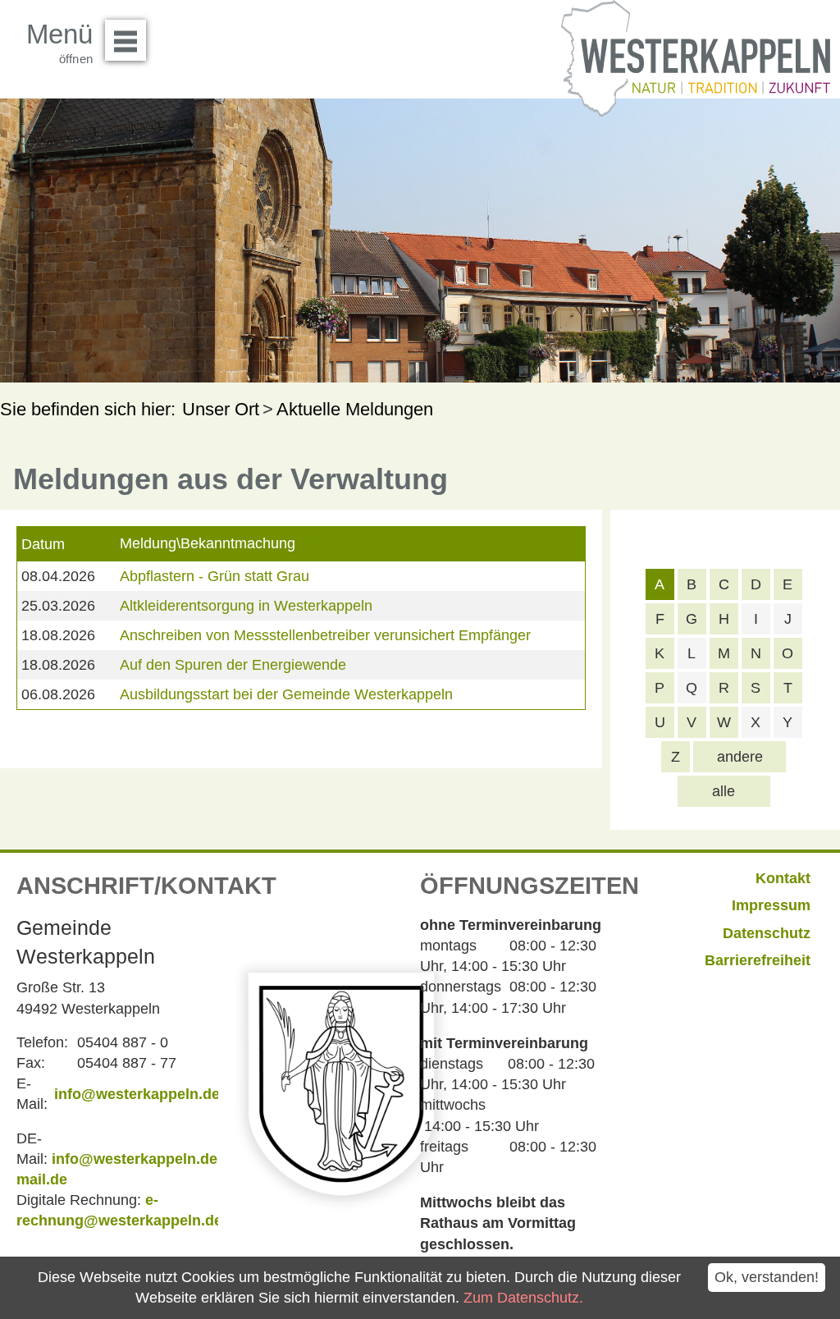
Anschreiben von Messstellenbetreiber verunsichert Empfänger (325, 635)
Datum (43, 544)
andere (740, 757)
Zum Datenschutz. (523, 1297)
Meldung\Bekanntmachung (207, 543)
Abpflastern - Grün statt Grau (214, 576)
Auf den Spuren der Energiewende (233, 665)
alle (723, 791)
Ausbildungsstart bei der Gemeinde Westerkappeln (286, 694)
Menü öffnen (125, 40)
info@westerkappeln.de (137, 1094)
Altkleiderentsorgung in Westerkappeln (246, 606)
